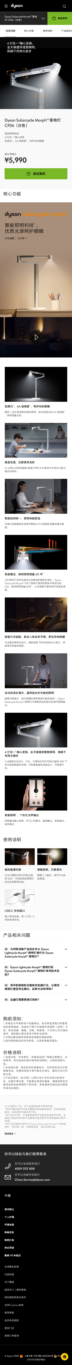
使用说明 (47, 30)
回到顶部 (10, 30)
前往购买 (62, 18)
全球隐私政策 (11, 1266)
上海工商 (28, 1355)
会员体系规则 (11, 1320)
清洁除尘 (9, 1209)
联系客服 (64, 1356)
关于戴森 (9, 1282)
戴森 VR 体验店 (12, 1255)
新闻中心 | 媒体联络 (15, 1289)
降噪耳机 (9, 1232)
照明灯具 (9, 1240)
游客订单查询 (11, 1335)
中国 (7, 1196)
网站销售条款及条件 (15, 1297)
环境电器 (9, 1224)
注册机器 (9, 1274)
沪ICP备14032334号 (43, 1355)
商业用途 (9, 1247)
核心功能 (29, 30)
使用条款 (9, 1312)
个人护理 (9, 1217)
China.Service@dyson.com (32, 1179)
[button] (29, 105)
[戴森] (19, 6)
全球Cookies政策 (13, 1305)
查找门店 (9, 1328)
